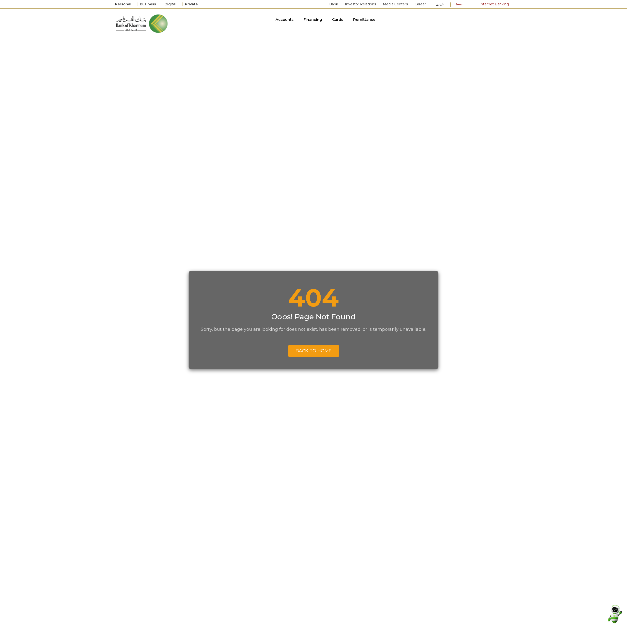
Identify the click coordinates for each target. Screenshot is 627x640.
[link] (142, 23)
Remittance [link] (364, 19)
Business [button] (148, 4)
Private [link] (192, 4)
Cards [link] (338, 19)
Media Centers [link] (395, 4)
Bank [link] (333, 4)
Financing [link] (313, 19)
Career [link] (420, 4)
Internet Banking (494, 4)
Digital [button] (171, 4)
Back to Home (314, 351)
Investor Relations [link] (360, 4)
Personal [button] (123, 4)
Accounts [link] (285, 19)
